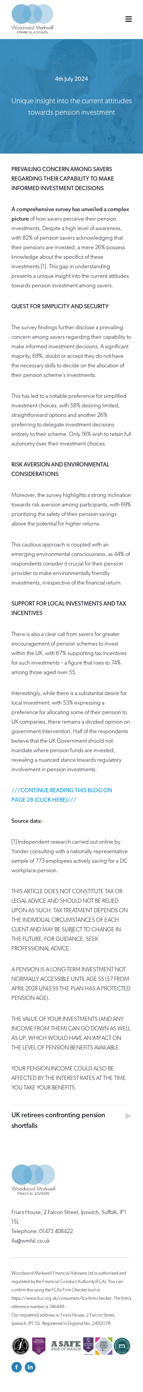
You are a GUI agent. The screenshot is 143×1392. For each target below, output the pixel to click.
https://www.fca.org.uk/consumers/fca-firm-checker (61, 1298)
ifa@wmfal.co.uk (30, 1241)
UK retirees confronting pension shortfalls (58, 1121)
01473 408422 (56, 1232)
